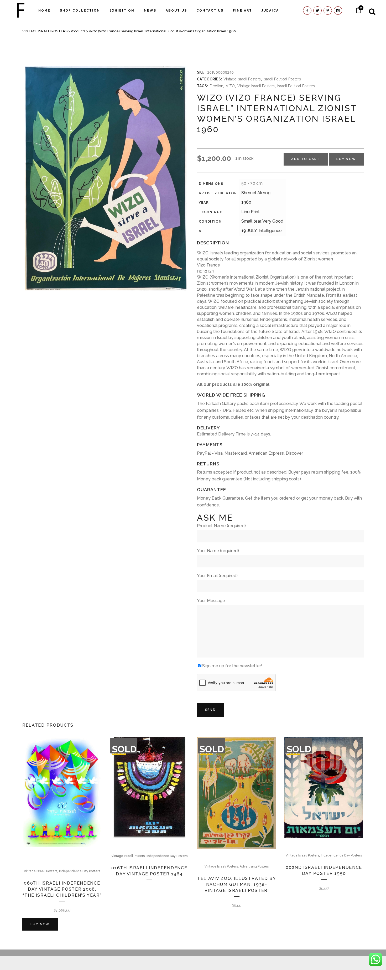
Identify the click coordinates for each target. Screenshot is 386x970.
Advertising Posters (254, 866)
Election (216, 86)
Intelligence (270, 230)
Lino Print (250, 211)
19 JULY (249, 230)
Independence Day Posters (79, 871)
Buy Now (346, 159)
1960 (246, 202)
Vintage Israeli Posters (242, 79)
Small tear (251, 221)
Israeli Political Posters (282, 79)
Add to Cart (305, 159)
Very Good (272, 221)
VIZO (230, 86)
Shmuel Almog (255, 192)
